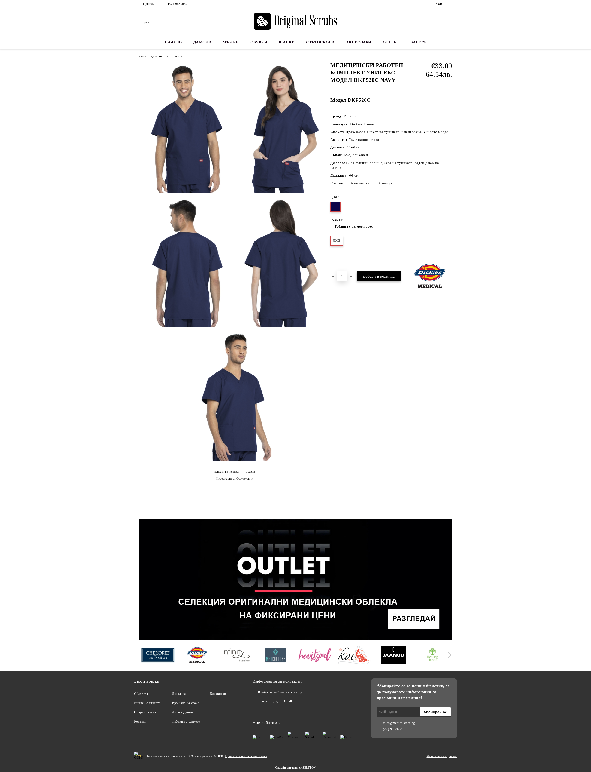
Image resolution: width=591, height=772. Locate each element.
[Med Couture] (275, 655)
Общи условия (145, 712)
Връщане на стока (185, 703)
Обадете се (142, 693)
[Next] (448, 655)
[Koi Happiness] (354, 656)
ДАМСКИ (202, 42)
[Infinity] (236, 656)
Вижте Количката (147, 703)
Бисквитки (218, 693)
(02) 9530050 (177, 4)
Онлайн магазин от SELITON (295, 767)
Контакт (140, 721)
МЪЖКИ (231, 42)
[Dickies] (197, 656)
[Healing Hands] (432, 656)
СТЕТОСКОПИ (320, 42)
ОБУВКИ (258, 42)
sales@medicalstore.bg (286, 692)
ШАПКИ (287, 42)
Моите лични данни (441, 756)
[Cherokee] (158, 656)
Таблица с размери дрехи (354, 229)
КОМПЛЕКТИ (175, 56)
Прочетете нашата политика (246, 756)
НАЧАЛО (173, 42)
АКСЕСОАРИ (358, 42)
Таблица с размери (186, 721)
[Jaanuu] (393, 656)
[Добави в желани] (339, 258)
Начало (142, 56)
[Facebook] (449, 3)
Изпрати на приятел (226, 471)
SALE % (418, 42)
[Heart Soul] (315, 656)
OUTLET (391, 42)
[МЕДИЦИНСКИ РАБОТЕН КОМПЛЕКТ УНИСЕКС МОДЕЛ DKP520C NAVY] (186, 129)
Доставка (179, 693)
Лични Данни (182, 712)
